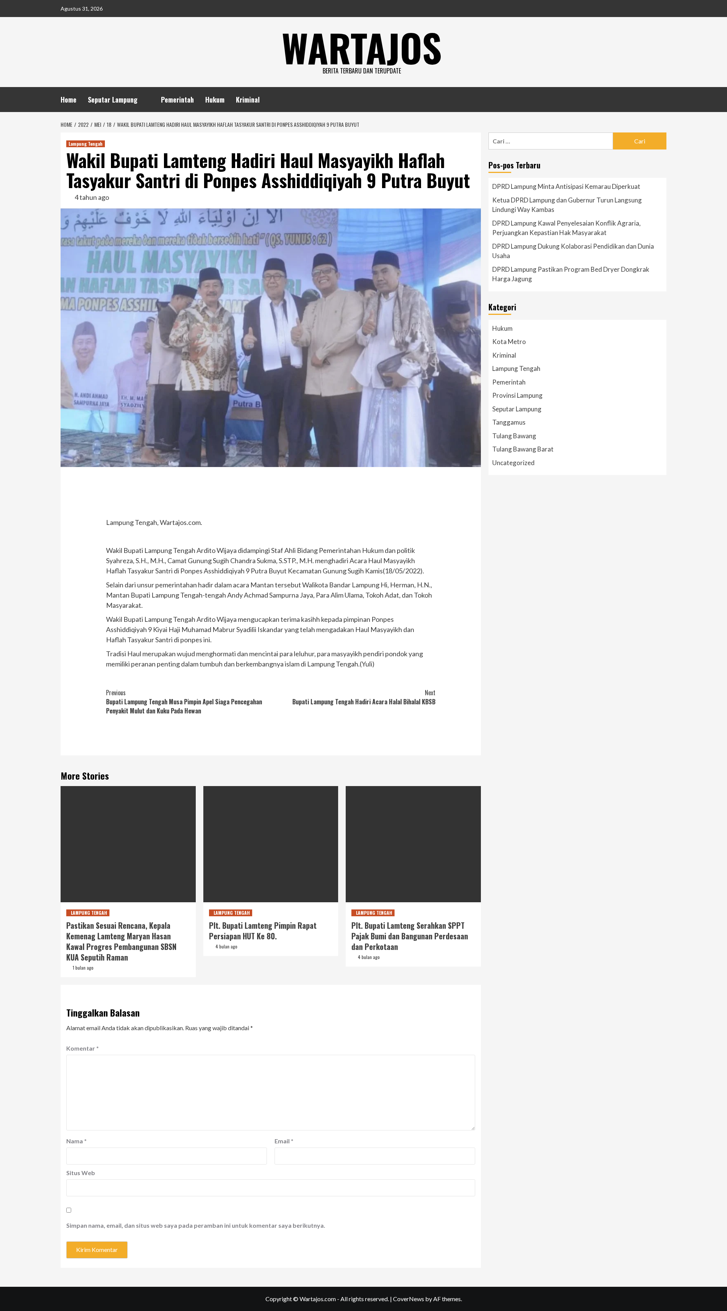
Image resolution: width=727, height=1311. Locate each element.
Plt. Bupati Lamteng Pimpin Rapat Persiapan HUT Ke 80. (263, 931)
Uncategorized (513, 463)
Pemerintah (177, 99)
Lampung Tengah (86, 143)
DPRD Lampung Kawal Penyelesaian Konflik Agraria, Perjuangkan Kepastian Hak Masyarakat (566, 228)
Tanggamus (509, 422)
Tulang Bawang (514, 436)
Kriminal (248, 99)
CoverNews (408, 1298)
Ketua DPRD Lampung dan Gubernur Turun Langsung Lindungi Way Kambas (567, 205)
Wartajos (362, 47)
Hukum (215, 99)
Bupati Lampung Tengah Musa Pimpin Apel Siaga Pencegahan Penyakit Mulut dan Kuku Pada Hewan (184, 701)
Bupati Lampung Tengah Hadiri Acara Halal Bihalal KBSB (363, 697)
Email (284, 1140)
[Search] (661, 98)
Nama (76, 1140)
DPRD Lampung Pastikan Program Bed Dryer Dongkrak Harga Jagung (570, 274)
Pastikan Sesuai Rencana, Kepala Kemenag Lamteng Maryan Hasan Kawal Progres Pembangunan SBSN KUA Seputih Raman (121, 941)
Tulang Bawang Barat (523, 449)
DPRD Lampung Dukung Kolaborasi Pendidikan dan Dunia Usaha (573, 251)
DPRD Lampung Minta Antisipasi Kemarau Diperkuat (566, 186)
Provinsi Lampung (517, 395)
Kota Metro (509, 342)
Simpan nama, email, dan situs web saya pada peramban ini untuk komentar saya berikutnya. (195, 1225)
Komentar (82, 1048)
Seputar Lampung (112, 99)
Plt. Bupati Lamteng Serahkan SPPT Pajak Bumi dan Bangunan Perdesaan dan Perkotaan (409, 936)
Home (68, 99)
